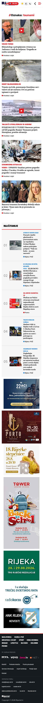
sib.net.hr (32, 682)
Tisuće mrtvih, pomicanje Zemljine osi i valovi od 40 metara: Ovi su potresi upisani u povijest (20, 89)
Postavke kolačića (14, 664)
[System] (26, 3)
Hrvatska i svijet (8, 55)
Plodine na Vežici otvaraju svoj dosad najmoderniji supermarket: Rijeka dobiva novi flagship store (31, 303)
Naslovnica (6, 637)
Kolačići (4, 664)
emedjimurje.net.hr (7, 682)
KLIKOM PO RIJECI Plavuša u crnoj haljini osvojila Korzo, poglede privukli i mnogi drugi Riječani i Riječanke (31, 275)
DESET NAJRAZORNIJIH (11, 84)
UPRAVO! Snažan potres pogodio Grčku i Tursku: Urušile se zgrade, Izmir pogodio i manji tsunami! (21, 170)
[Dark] (30, 3)
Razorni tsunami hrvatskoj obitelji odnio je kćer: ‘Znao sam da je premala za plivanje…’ (21, 207)
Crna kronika (32, 640)
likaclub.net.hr (32, 691)
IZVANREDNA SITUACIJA (12, 164)
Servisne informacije (8, 669)
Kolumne (34, 643)
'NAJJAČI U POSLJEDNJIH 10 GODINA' (17, 124)
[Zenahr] (24, 657)
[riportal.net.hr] (6, 696)
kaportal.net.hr (6, 686)
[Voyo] (14, 657)
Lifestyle (14, 643)
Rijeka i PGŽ (29, 257)
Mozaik (5, 643)
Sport (21, 640)
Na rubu (24, 643)
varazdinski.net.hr (21, 682)
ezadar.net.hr (17, 686)
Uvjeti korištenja (22, 669)
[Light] (22, 3)
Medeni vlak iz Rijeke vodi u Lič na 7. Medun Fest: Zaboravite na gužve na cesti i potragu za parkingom (31, 331)
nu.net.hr (22, 691)
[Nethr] (34, 657)
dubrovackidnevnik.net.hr (9, 691)
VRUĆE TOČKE (7, 44)
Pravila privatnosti (28, 664)
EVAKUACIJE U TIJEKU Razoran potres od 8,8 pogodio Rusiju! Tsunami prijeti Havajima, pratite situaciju (21, 130)
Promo (27, 312)
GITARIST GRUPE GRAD (30, 233)
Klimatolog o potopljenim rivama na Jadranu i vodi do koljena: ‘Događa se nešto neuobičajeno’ (19, 49)
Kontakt (4, 673)
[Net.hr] (5, 657)
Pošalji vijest (33, 669)
